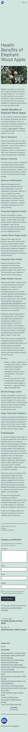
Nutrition (11, 530)
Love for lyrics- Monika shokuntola (11, 704)
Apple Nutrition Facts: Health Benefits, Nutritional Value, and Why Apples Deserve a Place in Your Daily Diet (14, 667)
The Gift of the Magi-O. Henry (9, 697)
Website (3, 583)
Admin (4, 528)
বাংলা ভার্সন (3, 646)
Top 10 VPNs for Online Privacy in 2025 (12, 685)
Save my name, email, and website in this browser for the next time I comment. (13, 592)
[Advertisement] (14, 22)
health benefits (12, 128)
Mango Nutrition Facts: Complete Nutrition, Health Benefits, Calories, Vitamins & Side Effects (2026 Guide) (13, 655)
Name (3, 565)
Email (3, 574)
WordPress (16, 726)
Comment (4, 548)
